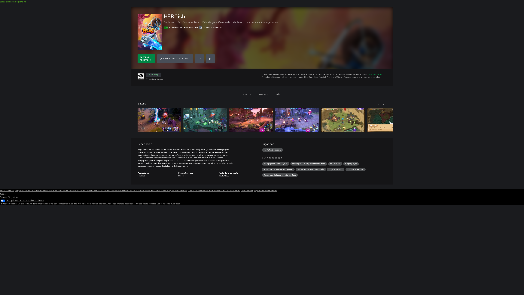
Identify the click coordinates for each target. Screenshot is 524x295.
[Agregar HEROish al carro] (199, 58)
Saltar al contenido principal (13, 1)
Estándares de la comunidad (135, 190)
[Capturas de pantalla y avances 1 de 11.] (159, 120)
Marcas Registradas (126, 203)
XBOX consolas (7, 190)
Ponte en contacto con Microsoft (51, 203)
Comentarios (115, 190)
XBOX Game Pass (38, 190)
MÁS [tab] (278, 94)
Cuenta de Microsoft (197, 190)
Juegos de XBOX (22, 190)
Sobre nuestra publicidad (168, 203)
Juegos (3, 193)
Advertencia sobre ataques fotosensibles (168, 190)
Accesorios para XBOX (58, 190)
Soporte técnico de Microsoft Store (223, 190)
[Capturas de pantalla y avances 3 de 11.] (251, 120)
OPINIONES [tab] (262, 94)
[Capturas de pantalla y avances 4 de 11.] (297, 120)
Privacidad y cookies (76, 203)
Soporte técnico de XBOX (97, 190)
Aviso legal (111, 203)
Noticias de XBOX (77, 190)
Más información (375, 74)
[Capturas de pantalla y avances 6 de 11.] (388, 120)
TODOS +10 (152, 75)
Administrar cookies (96, 203)
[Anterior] (378, 104)
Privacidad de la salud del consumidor (18, 203)
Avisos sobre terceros (146, 203)
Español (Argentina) (9, 197)
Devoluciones (247, 190)
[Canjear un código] (210, 58)
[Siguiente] (383, 104)
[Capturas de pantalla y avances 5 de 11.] (343, 120)
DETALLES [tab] (246, 94)
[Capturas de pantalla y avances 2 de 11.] (205, 120)
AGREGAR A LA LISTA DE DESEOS (176, 58)
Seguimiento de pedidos (265, 190)
